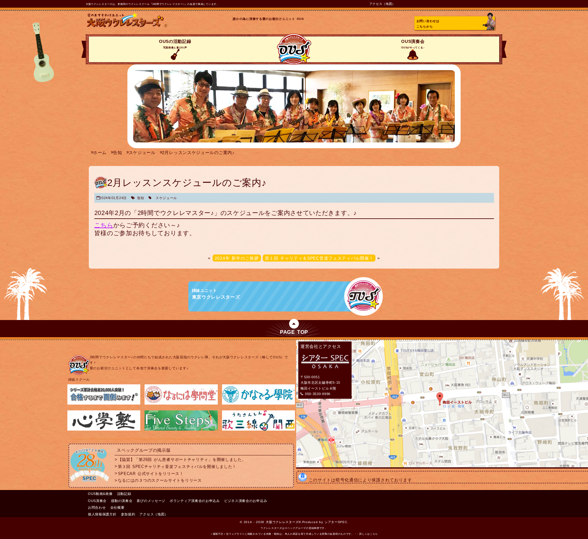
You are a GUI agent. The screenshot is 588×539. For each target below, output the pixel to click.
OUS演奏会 (412, 44)
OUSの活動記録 (175, 44)
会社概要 (117, 507)
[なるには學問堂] (181, 403)
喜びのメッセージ (151, 501)
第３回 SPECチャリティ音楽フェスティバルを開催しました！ (177, 466)
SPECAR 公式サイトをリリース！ (151, 473)
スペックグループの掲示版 (144, 450)
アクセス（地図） (382, 4)
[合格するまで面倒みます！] (103, 403)
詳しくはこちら (368, 534)
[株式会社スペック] (89, 483)
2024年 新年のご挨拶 (237, 257)
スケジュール (166, 198)
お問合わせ (97, 507)
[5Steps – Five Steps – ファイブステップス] (181, 429)
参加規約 (128, 514)
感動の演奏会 (121, 501)
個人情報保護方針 (102, 514)
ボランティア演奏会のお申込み (195, 501)
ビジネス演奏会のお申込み (245, 501)
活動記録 (124, 494)
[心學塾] (103, 429)
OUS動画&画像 (100, 494)
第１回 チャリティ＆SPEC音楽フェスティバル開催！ (319, 257)
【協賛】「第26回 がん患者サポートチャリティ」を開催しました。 (182, 460)
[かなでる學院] (258, 403)
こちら (103, 225)
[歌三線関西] (258, 429)
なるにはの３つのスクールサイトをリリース (160, 480)
